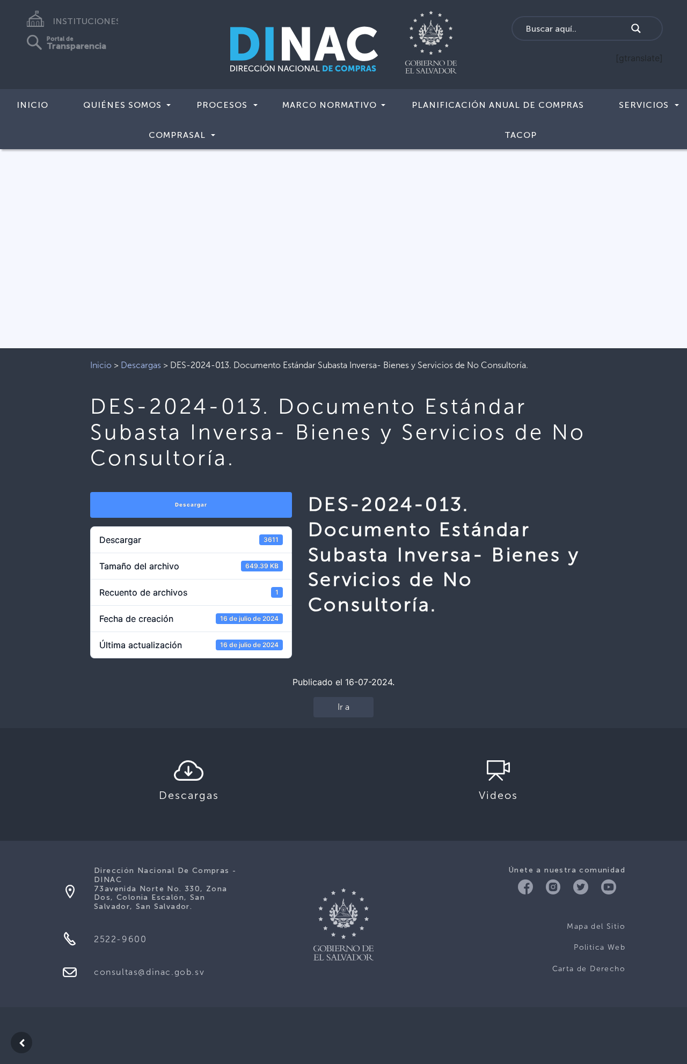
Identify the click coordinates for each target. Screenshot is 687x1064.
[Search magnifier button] (636, 28)
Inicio (32, 105)
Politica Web (599, 947)
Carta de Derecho (588, 968)
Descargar (191, 505)
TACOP (521, 135)
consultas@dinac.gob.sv (149, 972)
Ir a (343, 707)
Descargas (141, 365)
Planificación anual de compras (498, 105)
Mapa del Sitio (596, 926)
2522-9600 (120, 939)
